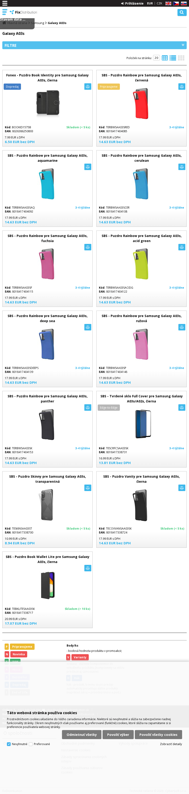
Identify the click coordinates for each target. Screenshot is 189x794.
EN (167, 3)
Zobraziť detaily (171, 744)
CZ (175, 3)
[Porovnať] (87, 86)
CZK (159, 3)
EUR (150, 3)
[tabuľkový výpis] (165, 59)
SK (183, 3)
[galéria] (181, 59)
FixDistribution (23, 12)
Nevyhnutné (19, 744)
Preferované (42, 744)
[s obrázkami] (173, 59)
